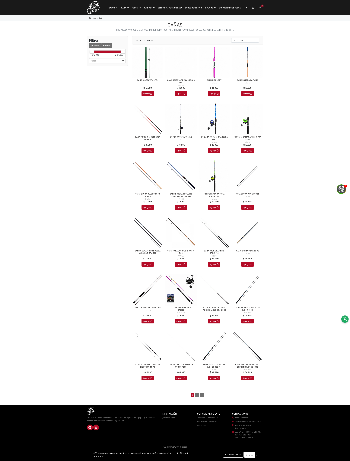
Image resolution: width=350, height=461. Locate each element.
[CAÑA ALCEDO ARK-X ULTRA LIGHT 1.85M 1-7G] (147, 347)
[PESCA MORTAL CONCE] (93, 7)
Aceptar (249, 455)
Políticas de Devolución (207, 421)
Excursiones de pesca (230, 8)
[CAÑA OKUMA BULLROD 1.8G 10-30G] (147, 176)
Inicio (94, 18)
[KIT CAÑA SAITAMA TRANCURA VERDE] (247, 119)
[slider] (92, 52)
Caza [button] (123, 8)
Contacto (201, 425)
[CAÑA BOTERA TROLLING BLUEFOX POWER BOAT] (181, 176)
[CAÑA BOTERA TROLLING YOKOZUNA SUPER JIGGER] (214, 290)
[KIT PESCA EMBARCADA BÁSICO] (181, 290)
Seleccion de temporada (170, 8)
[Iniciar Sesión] (253, 8)
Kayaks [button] (112, 8)
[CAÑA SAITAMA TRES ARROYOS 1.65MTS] (181, 62)
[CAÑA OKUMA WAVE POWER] (247, 176)
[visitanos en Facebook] (90, 427)
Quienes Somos (168, 417)
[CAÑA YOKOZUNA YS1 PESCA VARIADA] (147, 119)
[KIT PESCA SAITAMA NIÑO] (181, 119)
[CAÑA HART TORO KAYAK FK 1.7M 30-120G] (181, 347)
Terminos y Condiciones (207, 417)
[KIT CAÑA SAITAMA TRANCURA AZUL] (214, 119)
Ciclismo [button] (209, 8)
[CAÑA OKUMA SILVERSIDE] (247, 233)
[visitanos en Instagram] (96, 427)
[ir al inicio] (91, 411)
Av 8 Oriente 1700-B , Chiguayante (243, 426)
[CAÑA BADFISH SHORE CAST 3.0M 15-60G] (247, 290)
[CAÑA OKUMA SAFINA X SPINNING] (214, 233)
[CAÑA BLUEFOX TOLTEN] (147, 62)
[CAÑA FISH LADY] (214, 62)
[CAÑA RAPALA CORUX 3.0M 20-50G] (181, 233)
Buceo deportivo (193, 8)
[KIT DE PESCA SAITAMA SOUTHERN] (214, 176)
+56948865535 (241, 417)
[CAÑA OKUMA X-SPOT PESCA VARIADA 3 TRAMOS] (147, 233)
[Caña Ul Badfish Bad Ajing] (147, 290)
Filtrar (107, 45)
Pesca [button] (135, 8)
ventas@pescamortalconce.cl (248, 421)
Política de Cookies (233, 454)
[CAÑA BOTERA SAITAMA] (247, 62)
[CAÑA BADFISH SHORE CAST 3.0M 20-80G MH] (214, 347)
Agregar (146, 93)
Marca (93, 61)
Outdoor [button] (148, 8)
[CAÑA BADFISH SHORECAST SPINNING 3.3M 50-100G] (247, 347)
